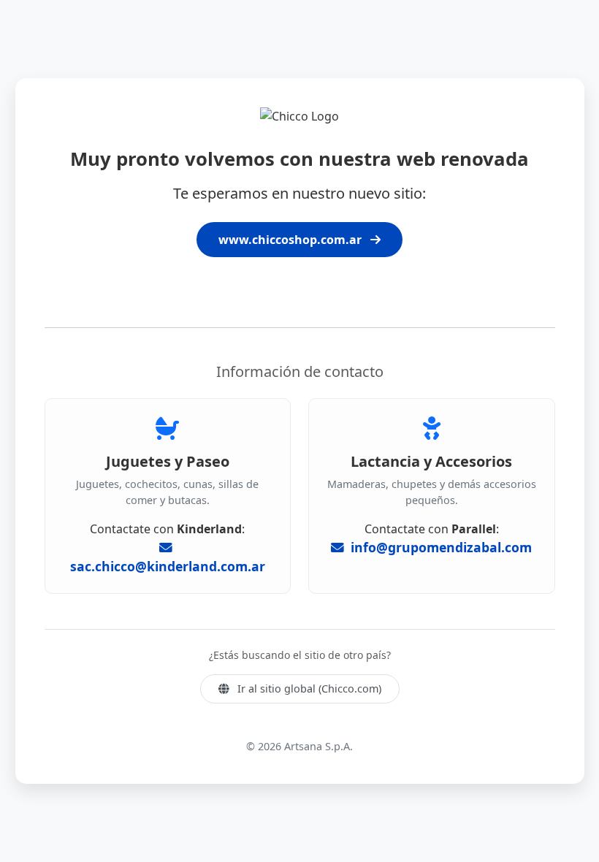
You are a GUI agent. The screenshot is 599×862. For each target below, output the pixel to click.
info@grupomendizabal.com (439, 547)
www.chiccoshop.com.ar (291, 240)
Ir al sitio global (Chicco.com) (307, 688)
